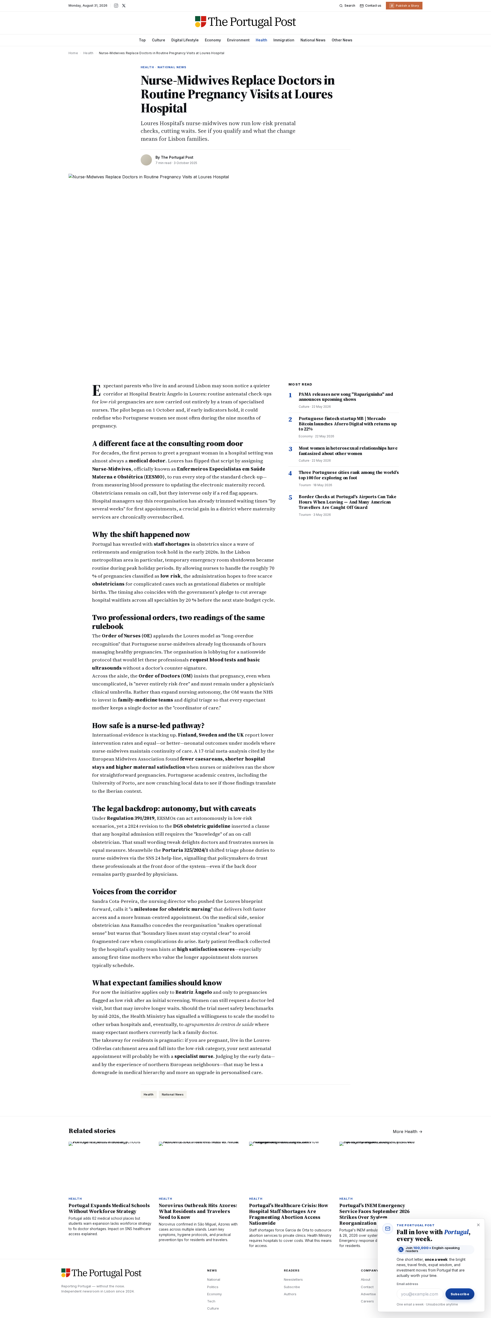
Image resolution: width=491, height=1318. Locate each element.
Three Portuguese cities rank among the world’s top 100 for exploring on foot (349, 475)
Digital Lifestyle (185, 40)
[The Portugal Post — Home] (245, 22)
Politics (212, 1287)
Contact (367, 1287)
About (365, 1279)
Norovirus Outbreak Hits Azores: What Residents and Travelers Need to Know (198, 1211)
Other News (342, 40)
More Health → (407, 1131)
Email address (407, 1284)
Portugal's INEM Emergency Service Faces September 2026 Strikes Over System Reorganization (374, 1214)
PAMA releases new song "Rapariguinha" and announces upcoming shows (346, 397)
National (213, 1279)
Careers (367, 1301)
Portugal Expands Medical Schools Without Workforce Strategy (109, 1208)
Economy (213, 40)
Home (73, 53)
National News (313, 40)
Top (142, 40)
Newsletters (293, 1279)
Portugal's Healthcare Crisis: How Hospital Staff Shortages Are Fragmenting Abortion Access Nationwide (288, 1214)
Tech (211, 1301)
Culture (158, 40)
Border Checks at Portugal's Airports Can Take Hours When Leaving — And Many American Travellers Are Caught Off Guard (347, 502)
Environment (238, 40)
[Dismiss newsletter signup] (478, 1225)
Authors (290, 1294)
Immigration (283, 40)
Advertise (368, 1294)
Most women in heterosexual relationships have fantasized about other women (348, 451)
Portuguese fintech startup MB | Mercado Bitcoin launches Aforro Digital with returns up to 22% (347, 423)
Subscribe (292, 1287)
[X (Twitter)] (123, 5)
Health (261, 40)
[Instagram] (116, 5)
